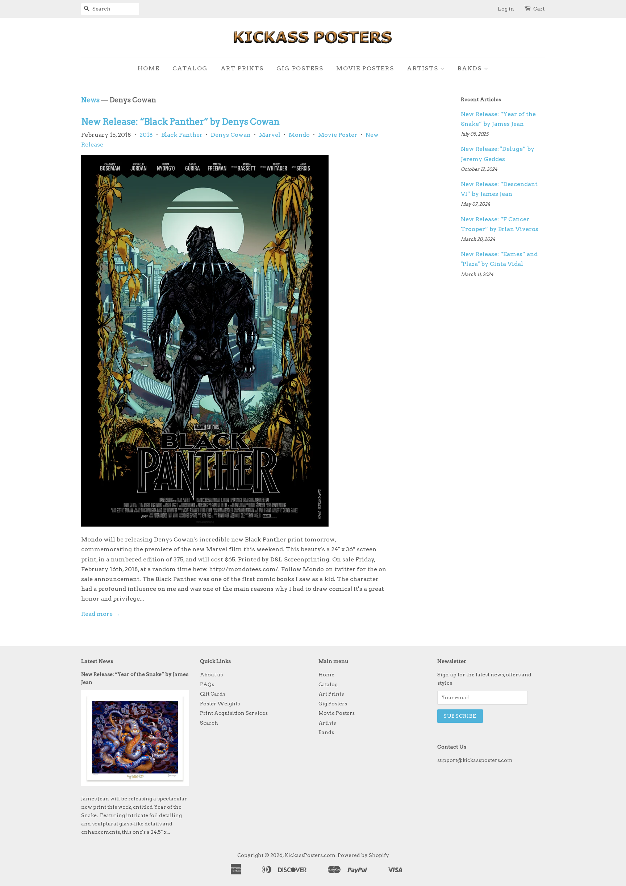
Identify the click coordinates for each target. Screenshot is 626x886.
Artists (423, 68)
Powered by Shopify (363, 855)
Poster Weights (220, 703)
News (90, 100)
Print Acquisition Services (234, 713)
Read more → (100, 613)
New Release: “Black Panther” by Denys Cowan (180, 121)
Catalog (190, 68)
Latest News (97, 661)
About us (211, 674)
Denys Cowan (231, 134)
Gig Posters (300, 68)
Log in (506, 9)
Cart (539, 9)
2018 (146, 134)
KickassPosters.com (309, 855)
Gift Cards (212, 694)
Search (209, 723)
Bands (471, 68)
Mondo (299, 134)
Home (148, 68)
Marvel (269, 134)
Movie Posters (365, 68)
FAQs (207, 684)
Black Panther (182, 134)
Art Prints (242, 68)
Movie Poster (337, 134)
